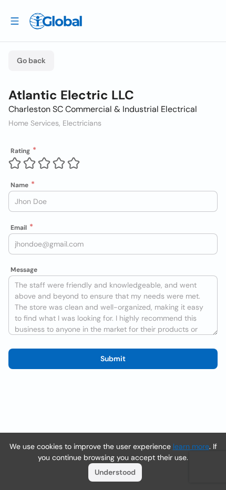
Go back (31, 60)
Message (24, 270)
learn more (191, 446)
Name (19, 185)
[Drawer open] (14, 20)
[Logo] (55, 21)
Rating (20, 151)
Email (19, 227)
